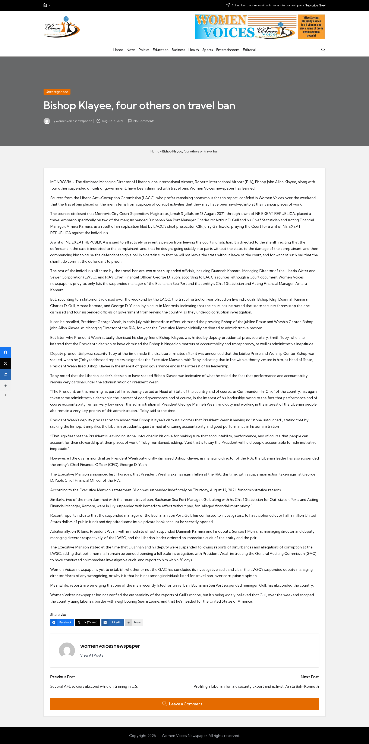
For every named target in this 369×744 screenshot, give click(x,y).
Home (155, 151)
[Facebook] (5, 352)
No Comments (143, 121)
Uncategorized (57, 92)
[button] (91, 655)
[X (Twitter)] (5, 363)
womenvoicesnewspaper (110, 645)
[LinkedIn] (5, 374)
